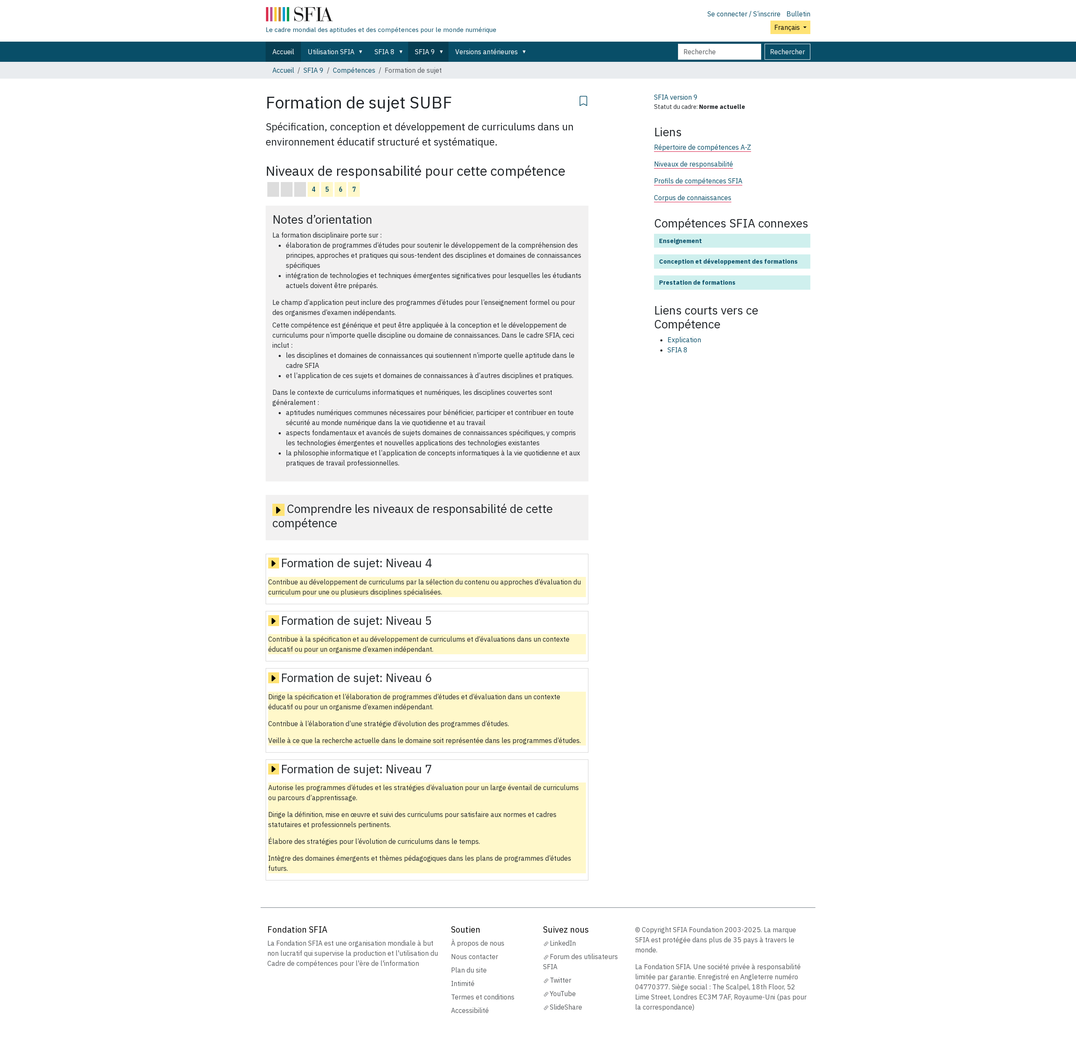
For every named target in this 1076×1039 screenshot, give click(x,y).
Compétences (354, 70)
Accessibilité (470, 1010)
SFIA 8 (384, 52)
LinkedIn (563, 943)
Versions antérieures (486, 52)
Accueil (283, 52)
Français (788, 27)
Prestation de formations (697, 282)
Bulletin (798, 14)
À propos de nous (477, 943)
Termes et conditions (482, 997)
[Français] (381, 16)
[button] (362, 52)
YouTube (563, 993)
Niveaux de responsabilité (693, 164)
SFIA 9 (425, 52)
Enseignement (680, 241)
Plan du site (469, 970)
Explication (684, 340)
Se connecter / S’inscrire (744, 14)
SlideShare (566, 1007)
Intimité (463, 983)
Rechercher (787, 52)
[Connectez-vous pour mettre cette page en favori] (583, 99)
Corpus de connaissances (692, 197)
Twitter (560, 980)
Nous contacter (474, 956)
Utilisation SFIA (331, 52)
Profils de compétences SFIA (698, 181)
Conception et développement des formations (728, 261)
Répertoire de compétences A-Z (702, 147)
